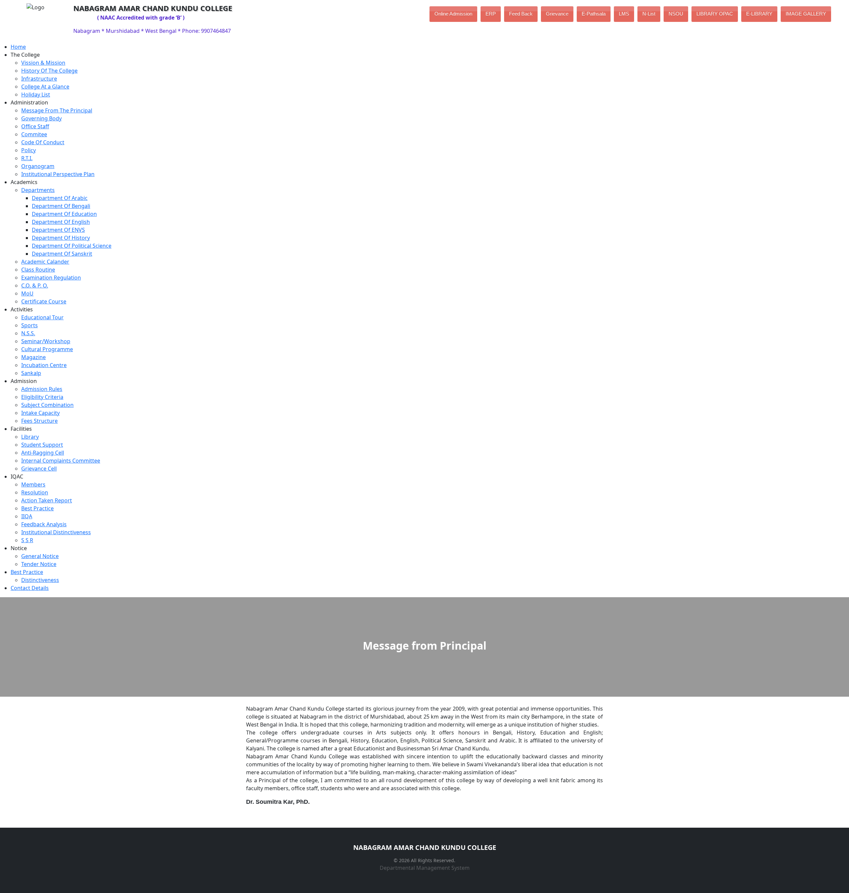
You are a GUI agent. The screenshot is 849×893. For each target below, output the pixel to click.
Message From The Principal (56, 110)
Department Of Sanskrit (62, 253)
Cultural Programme (47, 349)
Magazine (33, 357)
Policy (28, 150)
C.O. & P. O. (34, 285)
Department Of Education (64, 214)
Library (30, 436)
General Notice (40, 556)
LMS (624, 14)
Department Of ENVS (58, 229)
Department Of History (61, 237)
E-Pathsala (594, 14)
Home (18, 46)
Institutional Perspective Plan (58, 174)
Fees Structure (39, 420)
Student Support (42, 444)
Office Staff (35, 126)
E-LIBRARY (759, 14)
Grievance (557, 14)
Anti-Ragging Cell (42, 452)
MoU (27, 293)
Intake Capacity (40, 412)
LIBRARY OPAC (714, 14)
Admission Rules (41, 389)
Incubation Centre (44, 365)
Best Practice (37, 508)
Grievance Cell (39, 468)
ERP (491, 14)
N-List (648, 14)
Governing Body (41, 118)
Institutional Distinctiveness (56, 532)
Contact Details (30, 588)
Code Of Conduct (42, 142)
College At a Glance (45, 86)
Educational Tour (42, 317)
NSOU (676, 14)
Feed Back (521, 14)
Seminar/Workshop (45, 341)
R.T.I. (27, 158)
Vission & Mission (43, 62)
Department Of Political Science (71, 245)
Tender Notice (38, 564)
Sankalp (31, 373)
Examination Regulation (51, 277)
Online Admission (453, 14)
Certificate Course (43, 301)
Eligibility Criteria (42, 397)
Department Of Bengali (61, 206)
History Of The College (49, 70)
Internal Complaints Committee (60, 460)
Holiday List (35, 94)
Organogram (37, 166)
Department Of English (61, 221)
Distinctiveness (40, 580)
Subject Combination (47, 405)
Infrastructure (39, 78)
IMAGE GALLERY (806, 14)
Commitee (34, 134)
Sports (29, 325)
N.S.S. (28, 333)
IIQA (26, 516)
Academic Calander (45, 261)
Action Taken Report (46, 500)
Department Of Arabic (60, 198)
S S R (27, 540)
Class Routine (38, 269)
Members (33, 484)
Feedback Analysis (44, 524)
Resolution (34, 492)
